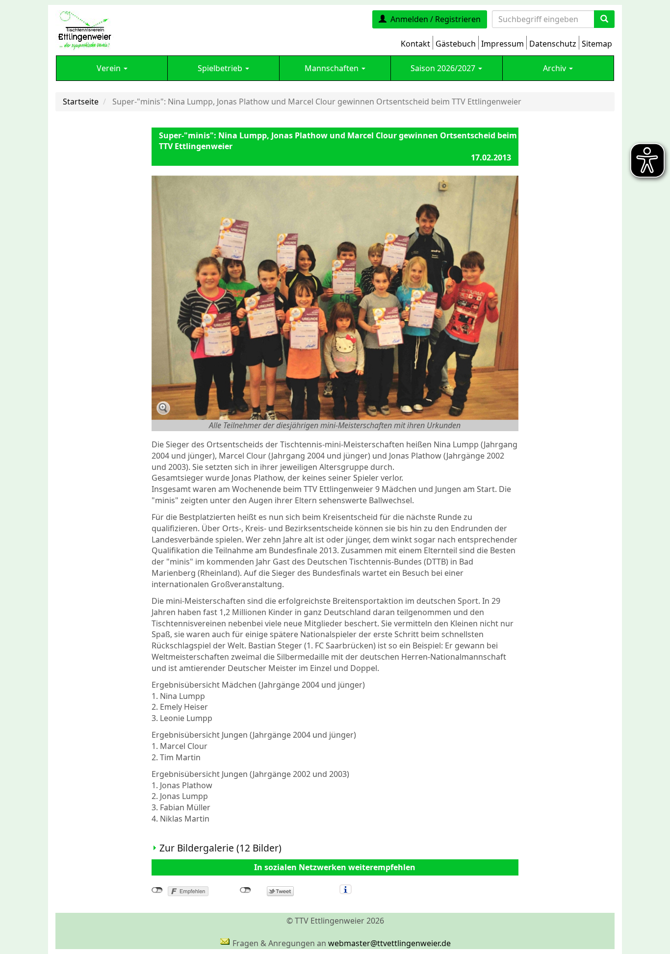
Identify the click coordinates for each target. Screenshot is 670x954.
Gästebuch (456, 43)
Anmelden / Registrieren (435, 19)
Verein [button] (110, 68)
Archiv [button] (555, 68)
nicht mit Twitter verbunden (245, 890)
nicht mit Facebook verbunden (157, 890)
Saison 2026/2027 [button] (444, 68)
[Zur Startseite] (84, 30)
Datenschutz (552, 43)
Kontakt (415, 43)
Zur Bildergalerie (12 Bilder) (220, 847)
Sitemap (597, 43)
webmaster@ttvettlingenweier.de (389, 943)
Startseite (81, 101)
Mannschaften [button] (333, 68)
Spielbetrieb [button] (221, 68)
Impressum (502, 43)
